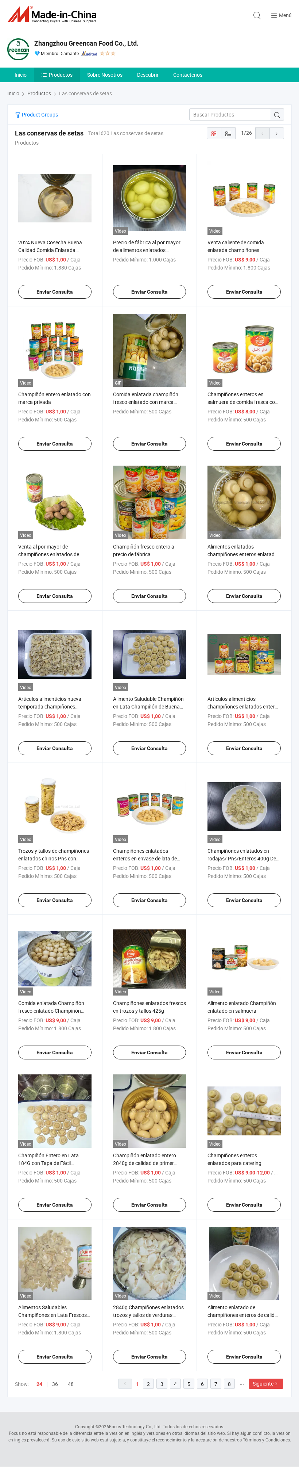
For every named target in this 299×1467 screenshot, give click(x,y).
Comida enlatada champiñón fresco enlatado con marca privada (145, 402)
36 (55, 1383)
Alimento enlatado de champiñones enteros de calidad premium (243, 1315)
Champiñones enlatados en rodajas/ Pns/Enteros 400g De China (241, 858)
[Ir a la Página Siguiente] (277, 133)
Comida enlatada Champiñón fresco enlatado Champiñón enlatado (51, 1011)
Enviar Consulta (54, 292)
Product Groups (39, 114)
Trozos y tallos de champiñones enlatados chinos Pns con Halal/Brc (53, 858)
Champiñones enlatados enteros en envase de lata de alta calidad (145, 858)
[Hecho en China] (53, 14)
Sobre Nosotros (105, 74)
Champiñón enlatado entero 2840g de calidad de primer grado (144, 1163)
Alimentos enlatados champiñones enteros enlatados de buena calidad (243, 554)
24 (39, 1384)
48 (71, 1383)
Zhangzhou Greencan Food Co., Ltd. (86, 43)
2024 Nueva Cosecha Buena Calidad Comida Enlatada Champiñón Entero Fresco (50, 250)
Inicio (21, 74)
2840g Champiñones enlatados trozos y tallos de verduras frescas (148, 1315)
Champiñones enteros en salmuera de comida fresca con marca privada (242, 402)
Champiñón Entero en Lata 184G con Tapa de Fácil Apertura (48, 1163)
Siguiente (263, 1383)
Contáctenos (187, 74)
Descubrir (148, 74)
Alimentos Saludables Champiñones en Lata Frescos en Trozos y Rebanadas (52, 1315)
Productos (61, 74)
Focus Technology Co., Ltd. (135, 1426)
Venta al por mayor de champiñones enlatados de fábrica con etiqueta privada (50, 554)
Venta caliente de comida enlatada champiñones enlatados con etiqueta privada (242, 250)
